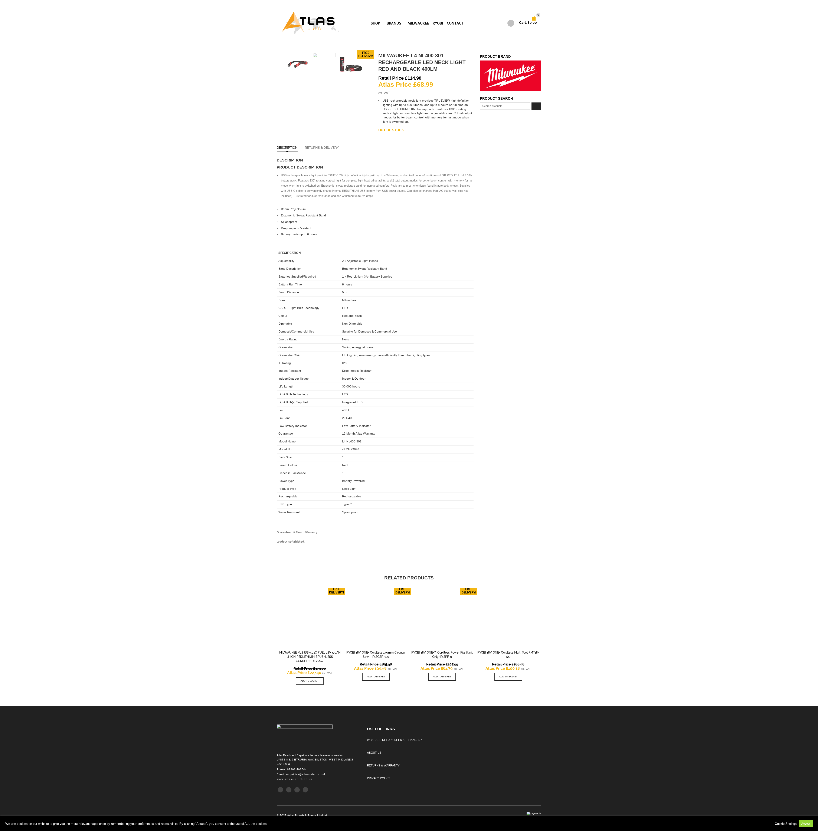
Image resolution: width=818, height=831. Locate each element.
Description (287, 147)
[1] (297, 64)
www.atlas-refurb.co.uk (294, 779)
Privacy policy (378, 778)
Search (536, 106)
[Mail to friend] (305, 789)
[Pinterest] (297, 789)
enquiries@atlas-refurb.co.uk (306, 774)
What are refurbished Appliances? (394, 740)
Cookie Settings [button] (786, 823)
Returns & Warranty (383, 765)
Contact (455, 23)
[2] (351, 64)
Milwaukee (418, 23)
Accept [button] (805, 823)
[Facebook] (288, 789)
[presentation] (280, 64)
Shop (375, 23)
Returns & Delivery (322, 147)
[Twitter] (280, 789)
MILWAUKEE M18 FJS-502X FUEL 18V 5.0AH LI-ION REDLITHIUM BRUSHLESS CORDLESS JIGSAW (309, 657)
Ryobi (438, 23)
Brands (394, 23)
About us (374, 752)
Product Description (300, 167)
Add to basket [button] (310, 681)
